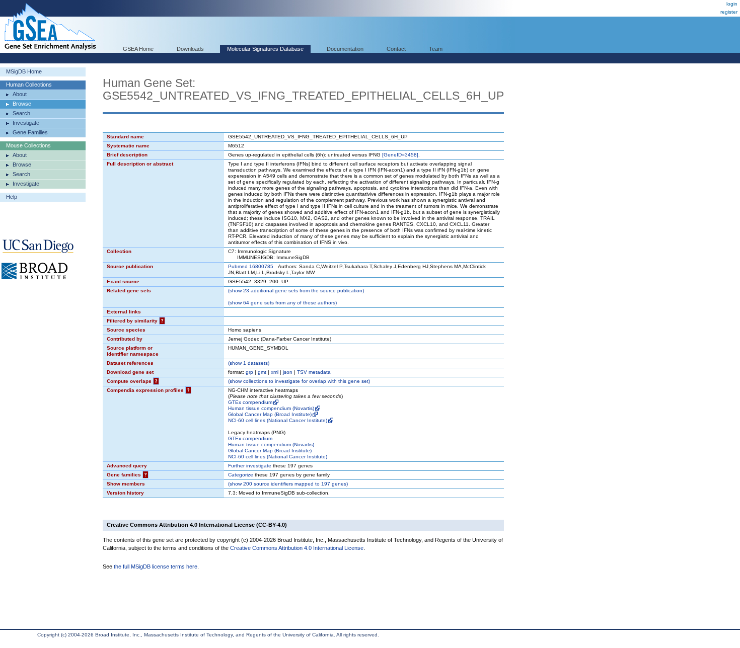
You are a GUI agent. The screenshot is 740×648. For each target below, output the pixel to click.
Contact (396, 49)
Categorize (240, 474)
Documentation (345, 49)
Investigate (26, 123)
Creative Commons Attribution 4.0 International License (296, 548)
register (728, 12)
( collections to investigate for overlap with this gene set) (299, 381)
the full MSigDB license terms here (155, 566)
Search (21, 113)
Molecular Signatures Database (265, 49)
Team (435, 49)
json (287, 372)
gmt (262, 372)
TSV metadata (314, 372)
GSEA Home (138, 49)
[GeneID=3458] (400, 154)
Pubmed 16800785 (250, 266)
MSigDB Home (24, 71)
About (20, 94)
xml (274, 372)
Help (11, 197)
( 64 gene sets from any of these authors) (282, 302)
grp (249, 372)
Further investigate (249, 465)
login (731, 4)
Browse (22, 104)
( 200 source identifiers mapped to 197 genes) (288, 484)
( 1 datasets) (248, 363)
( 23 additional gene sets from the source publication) (296, 290)
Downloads (190, 49)
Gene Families (30, 132)
